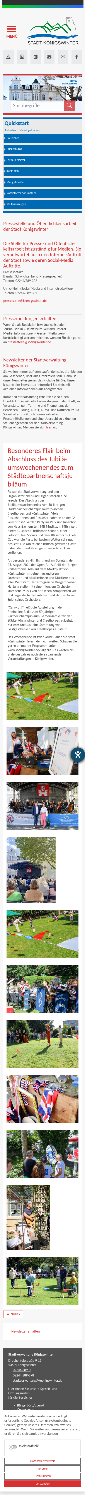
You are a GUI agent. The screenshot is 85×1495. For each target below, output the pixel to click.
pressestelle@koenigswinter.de (25, 301)
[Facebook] (76, 57)
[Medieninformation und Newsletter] (22, 57)
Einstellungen (42, 1476)
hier (49, 427)
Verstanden (42, 1483)
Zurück (13, 1315)
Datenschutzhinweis (42, 1461)
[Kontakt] (63, 57)
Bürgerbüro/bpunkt (30, 1405)
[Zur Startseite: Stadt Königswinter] (53, 31)
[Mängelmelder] (8, 57)
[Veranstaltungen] (36, 57)
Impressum (42, 1468)
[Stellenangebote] (49, 57)
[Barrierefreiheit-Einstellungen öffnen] (78, 755)
